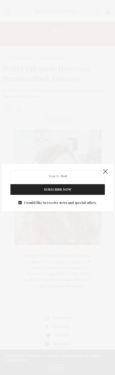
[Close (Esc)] (105, 172)
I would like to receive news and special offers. (60, 202)
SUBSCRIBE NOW (57, 189)
